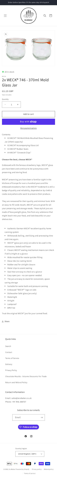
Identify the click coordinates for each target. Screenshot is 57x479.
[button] (5, 16)
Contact (8, 352)
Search (8, 346)
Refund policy (48, 469)
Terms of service (29, 473)
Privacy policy (37, 469)
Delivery (8, 364)
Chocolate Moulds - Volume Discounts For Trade (26, 376)
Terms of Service (12, 358)
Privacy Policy (11, 370)
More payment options (28, 128)
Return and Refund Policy (16, 382)
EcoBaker (12, 469)
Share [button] (7, 321)
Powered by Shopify (22, 469)
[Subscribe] (42, 417)
